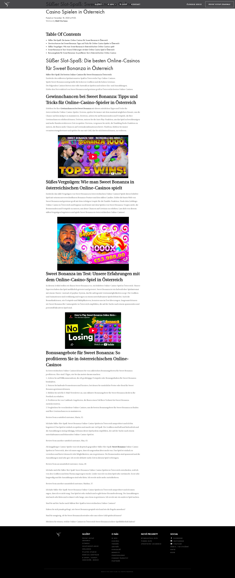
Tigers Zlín (146, 541)
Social (174, 534)
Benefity (116, 552)
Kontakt (135, 4)
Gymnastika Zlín (149, 538)
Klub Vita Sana (61, 21)
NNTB (172, 550)
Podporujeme (118, 555)
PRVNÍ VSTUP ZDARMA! (219, 4)
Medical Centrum (90, 555)
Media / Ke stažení (179, 547)
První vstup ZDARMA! (88, 539)
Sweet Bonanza (118, 447)
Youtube (177, 544)
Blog (172, 552)
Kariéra (115, 541)
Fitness (85, 543)
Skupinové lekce (90, 546)
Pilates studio (89, 552)
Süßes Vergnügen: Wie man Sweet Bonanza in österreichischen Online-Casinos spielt (81, 46)
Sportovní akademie (151, 544)
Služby (98, 4)
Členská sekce (194, 4)
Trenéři (115, 544)
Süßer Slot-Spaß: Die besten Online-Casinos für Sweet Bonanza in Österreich (78, 40)
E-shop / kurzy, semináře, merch (90, 559)
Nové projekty (149, 534)
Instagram (178, 541)
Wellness (86, 549)
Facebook (178, 538)
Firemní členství (120, 558)
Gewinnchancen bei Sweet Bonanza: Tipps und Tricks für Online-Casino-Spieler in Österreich (83, 43)
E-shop (123, 4)
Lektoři (115, 547)
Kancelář (116, 550)
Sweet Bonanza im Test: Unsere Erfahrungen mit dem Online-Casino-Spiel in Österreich (81, 49)
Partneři (116, 561)
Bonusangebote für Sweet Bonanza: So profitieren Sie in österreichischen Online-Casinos (82, 53)
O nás (111, 4)
